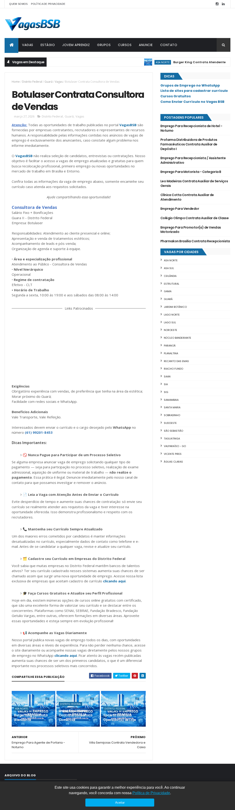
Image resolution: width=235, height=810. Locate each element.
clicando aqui (114, 581)
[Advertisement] (79, 346)
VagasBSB (128, 125)
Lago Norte (172, 314)
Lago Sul (170, 322)
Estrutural (171, 284)
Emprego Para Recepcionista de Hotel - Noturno (191, 128)
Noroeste (170, 330)
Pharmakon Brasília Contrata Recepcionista (195, 241)
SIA (166, 384)
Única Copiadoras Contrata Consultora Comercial (75, 715)
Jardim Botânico (175, 307)
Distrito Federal (32, 82)
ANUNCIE (146, 45)
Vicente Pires (173, 454)
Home (16, 82)
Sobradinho (172, 415)
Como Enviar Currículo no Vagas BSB (192, 101)
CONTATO (168, 45)
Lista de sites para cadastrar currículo (194, 90)
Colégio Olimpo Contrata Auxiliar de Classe (194, 218)
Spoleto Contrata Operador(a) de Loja (119, 717)
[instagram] (217, 4)
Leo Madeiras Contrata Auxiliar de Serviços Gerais (194, 183)
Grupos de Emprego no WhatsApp (190, 85)
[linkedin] (223, 4)
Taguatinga (172, 438)
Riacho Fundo (173, 369)
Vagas (59, 82)
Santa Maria (172, 407)
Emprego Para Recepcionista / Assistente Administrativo (193, 160)
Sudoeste (170, 423)
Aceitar (120, 802)
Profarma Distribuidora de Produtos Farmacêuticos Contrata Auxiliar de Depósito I (188, 144)
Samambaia (171, 400)
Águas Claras (173, 462)
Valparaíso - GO (175, 446)
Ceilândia (170, 276)
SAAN (167, 376)
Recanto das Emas (176, 361)
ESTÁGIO (48, 45)
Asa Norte (150, 62)
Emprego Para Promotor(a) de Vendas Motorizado (190, 229)
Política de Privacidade (151, 793)
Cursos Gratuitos (175, 96)
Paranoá (170, 345)
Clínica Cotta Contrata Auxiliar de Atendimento (187, 197)
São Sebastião (173, 431)
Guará (49, 82)
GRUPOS (104, 45)
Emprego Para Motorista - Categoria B (190, 171)
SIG (166, 392)
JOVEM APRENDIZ (76, 45)
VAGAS (27, 45)
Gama (167, 291)
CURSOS (124, 45)
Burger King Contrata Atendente (187, 62)
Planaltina (171, 353)
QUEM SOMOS (18, 4)
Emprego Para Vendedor (179, 208)
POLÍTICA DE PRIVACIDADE (48, 4)
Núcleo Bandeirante (177, 338)
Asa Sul (169, 268)
